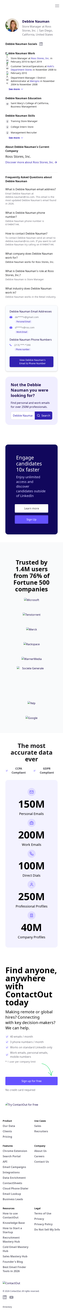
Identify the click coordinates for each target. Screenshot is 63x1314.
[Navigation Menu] (57, 5)
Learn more (31, 508)
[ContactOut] (19, 5)
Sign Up (31, 519)
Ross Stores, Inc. (40, 58)
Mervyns (34, 81)
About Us (40, 1151)
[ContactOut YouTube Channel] (11, 1297)
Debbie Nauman (35, 21)
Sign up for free (31, 1081)
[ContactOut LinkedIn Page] (5, 1297)
